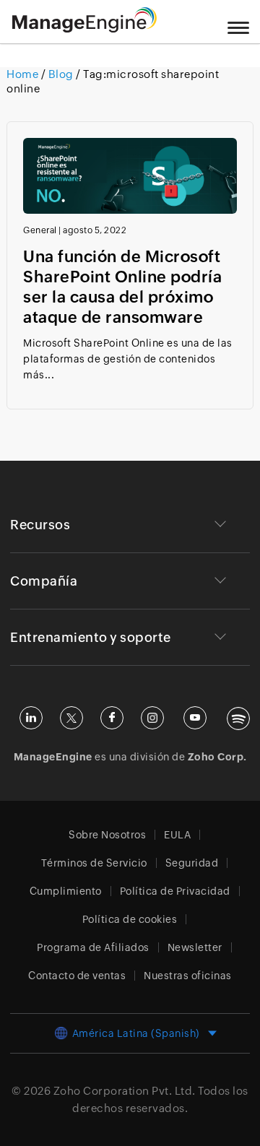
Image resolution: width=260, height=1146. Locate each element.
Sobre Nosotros (107, 835)
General (40, 230)
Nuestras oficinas (188, 976)
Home (23, 74)
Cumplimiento (66, 891)
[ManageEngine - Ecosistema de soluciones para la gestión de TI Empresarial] (84, 28)
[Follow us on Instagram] (152, 717)
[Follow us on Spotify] (238, 718)
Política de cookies (130, 919)
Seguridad (192, 863)
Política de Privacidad (175, 891)
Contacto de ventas (77, 976)
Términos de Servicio (94, 863)
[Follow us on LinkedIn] (31, 717)
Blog (61, 74)
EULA (177, 835)
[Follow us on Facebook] (112, 717)
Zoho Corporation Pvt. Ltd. (124, 1091)
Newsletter (195, 947)
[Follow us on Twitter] (71, 717)
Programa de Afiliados (93, 947)
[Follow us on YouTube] (195, 717)
